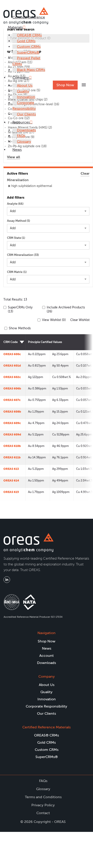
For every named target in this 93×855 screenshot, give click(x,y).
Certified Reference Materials (46, 727)
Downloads (26, 130)
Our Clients (26, 114)
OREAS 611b (12, 457)
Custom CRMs (29, 46)
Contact (43, 813)
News (17, 149)
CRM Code (10, 342)
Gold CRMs (26, 41)
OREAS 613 (11, 468)
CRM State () (16, 238)
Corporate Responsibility (46, 706)
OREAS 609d (12, 434)
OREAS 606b (12, 388)
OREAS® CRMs (29, 35)
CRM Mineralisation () (23, 255)
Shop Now (65, 85)
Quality (23, 91)
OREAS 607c (12, 400)
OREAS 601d (12, 365)
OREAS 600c (12, 354)
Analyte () (15, 203)
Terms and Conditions (43, 797)
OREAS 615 (11, 492)
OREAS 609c (12, 423)
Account (46, 655)
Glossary (24, 141)
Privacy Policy (43, 805)
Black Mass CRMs (31, 70)
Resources (21, 122)
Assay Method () (18, 220)
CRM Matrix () (17, 272)
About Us (25, 85)
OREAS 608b (12, 411)
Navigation (46, 633)
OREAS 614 (11, 480)
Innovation (26, 97)
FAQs (21, 136)
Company (20, 77)
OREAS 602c (12, 377)
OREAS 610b (12, 446)
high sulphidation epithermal (31, 186)
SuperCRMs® (28, 52)
